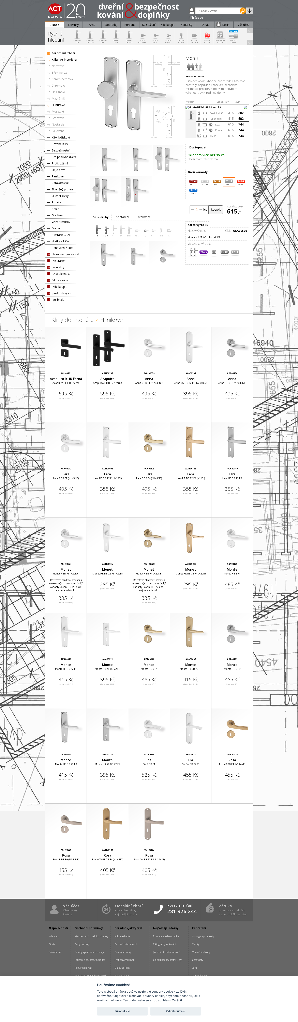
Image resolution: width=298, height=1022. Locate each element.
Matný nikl (58, 98)
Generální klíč (199, 975)
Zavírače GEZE (61, 235)
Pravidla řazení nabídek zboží (90, 975)
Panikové (58, 176)
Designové (59, 92)
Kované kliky (60, 144)
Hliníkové (58, 105)
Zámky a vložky (123, 952)
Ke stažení (59, 261)
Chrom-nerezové (63, 79)
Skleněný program (63, 189)
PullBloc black (122, 975)
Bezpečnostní (61, 150)
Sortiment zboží (63, 53)
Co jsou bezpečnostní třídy (167, 960)
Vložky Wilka (61, 280)
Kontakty (58, 267)
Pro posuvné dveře (64, 157)
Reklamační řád (83, 967)
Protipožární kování (125, 960)
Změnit (177, 1000)
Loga (194, 967)
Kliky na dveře (122, 936)
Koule (55, 209)
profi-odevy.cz (62, 293)
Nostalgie (58, 124)
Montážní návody (201, 952)
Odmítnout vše (175, 1011)
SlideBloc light (122, 967)
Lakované (58, 131)
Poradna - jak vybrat (66, 254)
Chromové (58, 85)
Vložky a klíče (60, 241)
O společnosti (62, 274)
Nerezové (58, 66)
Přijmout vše (122, 1011)
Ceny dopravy (82, 944)
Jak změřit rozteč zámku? (166, 952)
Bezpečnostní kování (126, 944)
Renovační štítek (62, 248)
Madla (56, 228)
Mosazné (58, 111)
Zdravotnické (60, 183)
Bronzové (58, 118)
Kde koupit (59, 287)
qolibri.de (58, 300)
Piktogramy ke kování (164, 944)
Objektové (58, 170)
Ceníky (195, 944)
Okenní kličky (60, 196)
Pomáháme (55, 952)
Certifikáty (197, 960)
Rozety (56, 202)
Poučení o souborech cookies (90, 960)
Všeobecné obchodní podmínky (91, 936)
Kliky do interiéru (64, 59)
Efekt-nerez (59, 72)
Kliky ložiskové (61, 137)
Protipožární (60, 163)
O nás (52, 944)
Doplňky (57, 215)
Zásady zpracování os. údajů (90, 952)
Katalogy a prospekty (203, 936)
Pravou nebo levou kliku (166, 936)
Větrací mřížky (61, 222)
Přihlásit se (196, 17)
